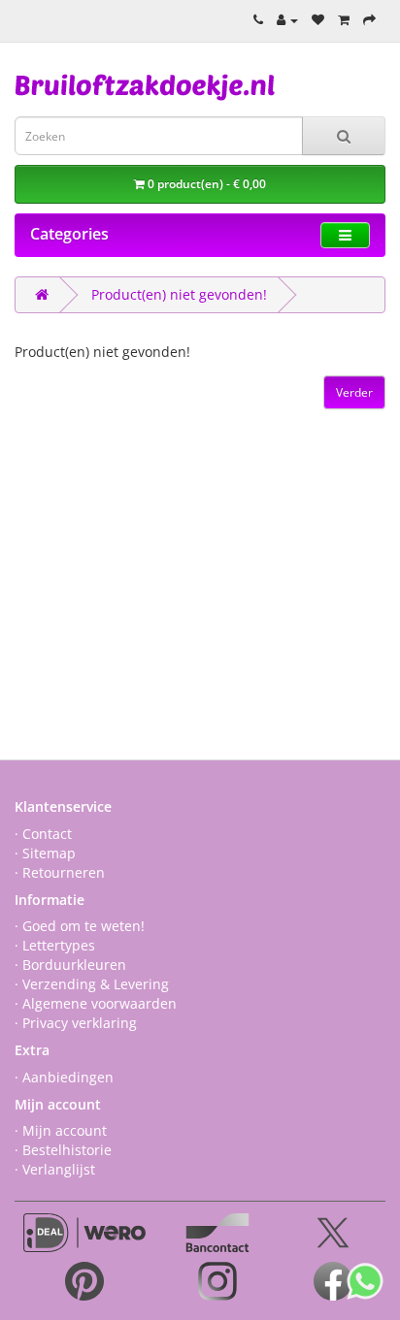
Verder (354, 392)
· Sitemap (45, 853)
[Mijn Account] (287, 19)
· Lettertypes (55, 945)
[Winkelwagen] (344, 19)
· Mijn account (61, 1130)
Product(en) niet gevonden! (179, 294)
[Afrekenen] (369, 19)
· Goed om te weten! (80, 926)
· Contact (43, 833)
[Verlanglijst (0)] (318, 19)
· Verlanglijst (55, 1169)
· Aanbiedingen (64, 1077)
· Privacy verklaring (76, 1023)
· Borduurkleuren (70, 964)
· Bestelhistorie (63, 1150)
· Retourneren (60, 872)
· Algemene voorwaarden (96, 1003)
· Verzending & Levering (92, 984)
